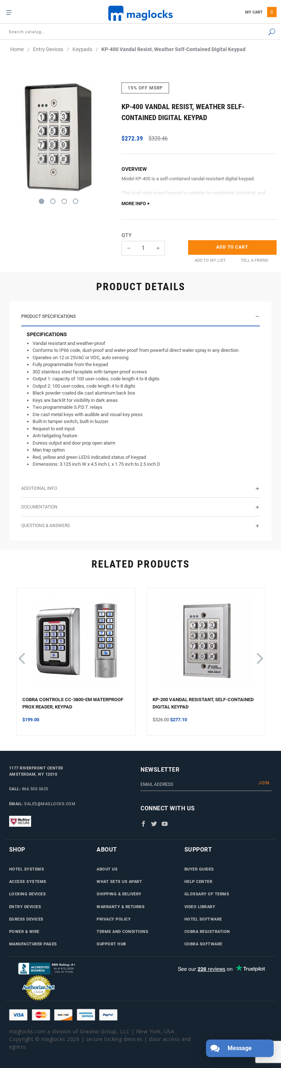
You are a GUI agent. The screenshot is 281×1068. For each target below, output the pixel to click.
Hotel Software (203, 919)
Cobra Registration (207, 931)
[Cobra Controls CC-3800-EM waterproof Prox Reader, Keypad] (75, 645)
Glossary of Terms (206, 893)
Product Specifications (48, 316)
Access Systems (27, 881)
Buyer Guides (199, 869)
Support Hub (111, 943)
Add (232, 247)
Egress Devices (26, 919)
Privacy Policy (114, 919)
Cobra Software (203, 943)
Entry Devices (25, 906)
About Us (107, 869)
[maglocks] (140, 12)
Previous (21, 655)
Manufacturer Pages (33, 943)
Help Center (198, 881)
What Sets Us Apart (119, 881)
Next (258, 655)
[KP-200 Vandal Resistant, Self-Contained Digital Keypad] (206, 645)
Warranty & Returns (121, 906)
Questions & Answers (45, 525)
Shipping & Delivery (119, 893)
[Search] (252, 32)
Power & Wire (24, 931)
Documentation (39, 507)
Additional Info (39, 488)
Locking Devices (27, 893)
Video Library (200, 906)
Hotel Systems (26, 869)
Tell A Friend (254, 260)
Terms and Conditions (122, 931)
